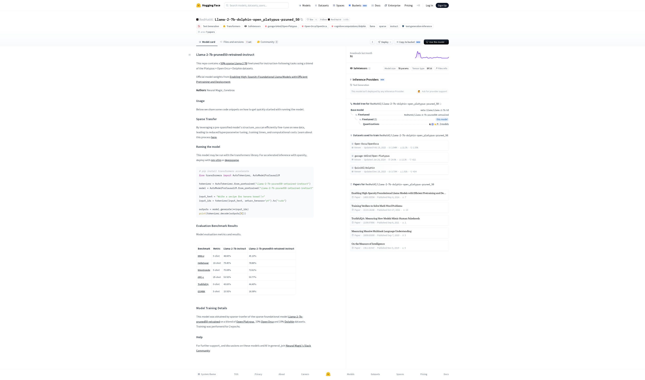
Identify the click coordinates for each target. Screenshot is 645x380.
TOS (236, 374)
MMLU (201, 255)
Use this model (436, 41)
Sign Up (442, 5)
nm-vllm (216, 160)
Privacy (258, 374)
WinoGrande (204, 270)
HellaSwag (203, 262)
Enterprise (394, 5)
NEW (382, 80)
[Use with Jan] (435, 124)
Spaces (340, 5)
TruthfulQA (203, 284)
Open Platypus (245, 321)
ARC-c (201, 277)
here (214, 137)
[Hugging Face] (328, 374)
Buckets (359, 5)
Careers (305, 374)
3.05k (346, 19)
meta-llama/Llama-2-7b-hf (435, 110)
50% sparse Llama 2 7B (234, 63)
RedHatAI (206, 19)
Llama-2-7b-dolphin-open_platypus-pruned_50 (257, 19)
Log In (429, 5)
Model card (208, 41)
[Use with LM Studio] (433, 124)
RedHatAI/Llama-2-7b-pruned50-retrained (426, 115)
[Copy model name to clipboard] (301, 19)
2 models (444, 124)
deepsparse (232, 160)
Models (306, 5)
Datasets (323, 5)
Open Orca (267, 321)
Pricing (408, 5)
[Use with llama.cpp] (430, 124)
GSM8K (201, 291)
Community (269, 41)
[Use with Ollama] (438, 124)
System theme (208, 374)
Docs (377, 5)
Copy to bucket (409, 41)
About (282, 374)
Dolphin (289, 321)
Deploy (385, 41)
